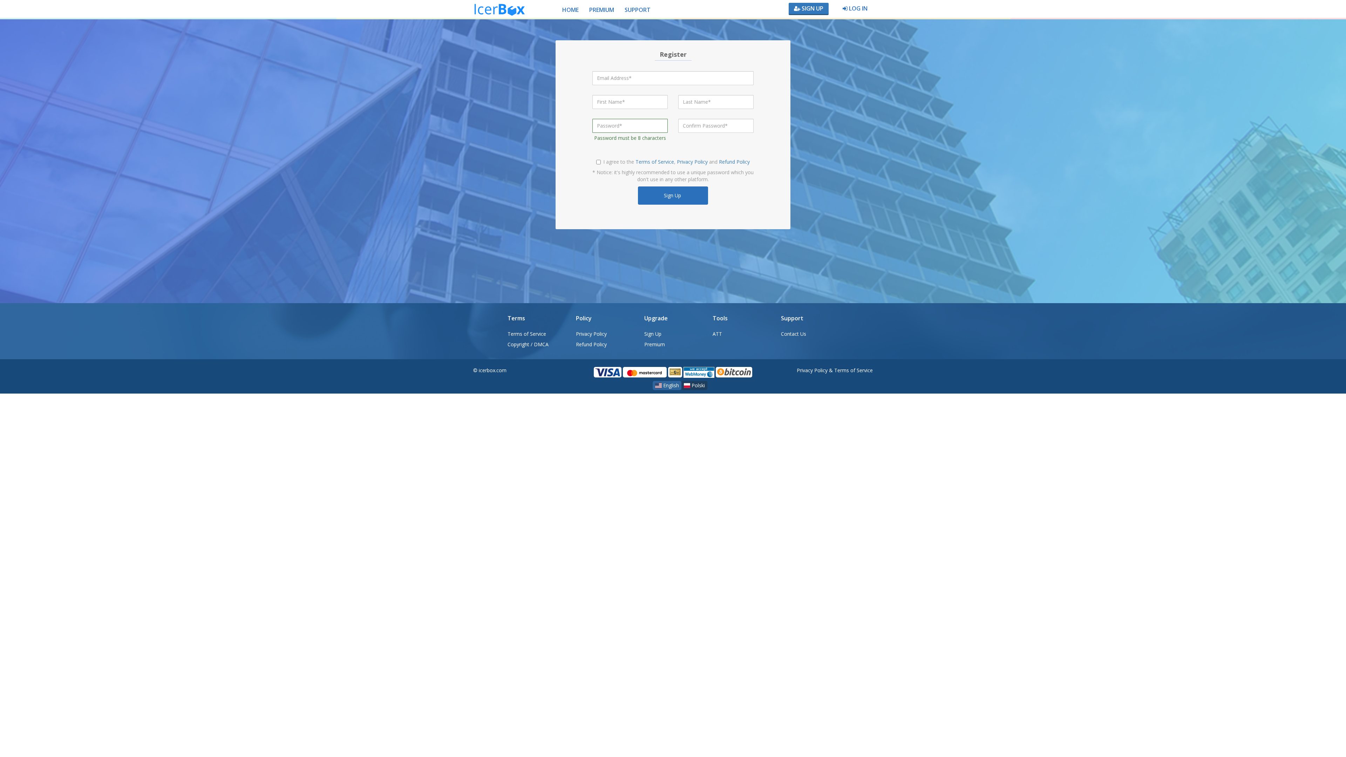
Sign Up (811, 8)
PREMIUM (601, 9)
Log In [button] (858, 8)
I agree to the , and (676, 161)
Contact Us (793, 333)
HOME (570, 9)
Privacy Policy (692, 161)
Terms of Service (654, 161)
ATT (717, 333)
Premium (654, 344)
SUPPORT (638, 9)
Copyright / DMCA (528, 344)
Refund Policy (734, 161)
